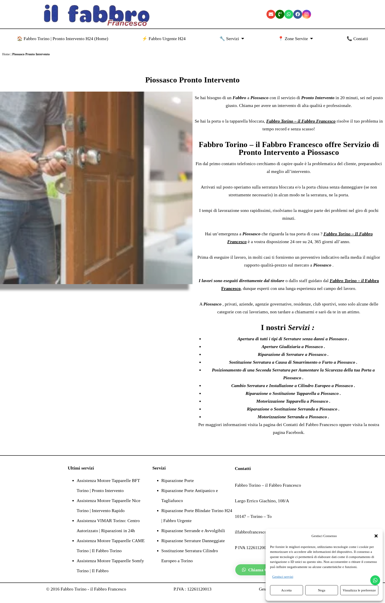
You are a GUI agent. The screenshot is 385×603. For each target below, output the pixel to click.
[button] (376, 536)
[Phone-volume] (279, 14)
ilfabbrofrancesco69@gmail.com (265, 531)
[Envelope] (270, 14)
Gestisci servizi (282, 576)
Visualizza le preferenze (359, 590)
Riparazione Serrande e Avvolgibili (193, 530)
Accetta (286, 590)
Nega (321, 590)
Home (6, 54)
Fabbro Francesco (322, 424)
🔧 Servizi (229, 38)
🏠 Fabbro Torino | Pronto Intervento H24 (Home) (62, 38)
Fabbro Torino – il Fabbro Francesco (261, 144)
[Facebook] (297, 14)
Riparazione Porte (177, 480)
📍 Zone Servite (293, 38)
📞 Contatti (357, 38)
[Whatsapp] (288, 14)
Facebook (294, 432)
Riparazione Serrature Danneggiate (193, 540)
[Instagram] (306, 14)
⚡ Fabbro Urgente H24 (164, 38)
